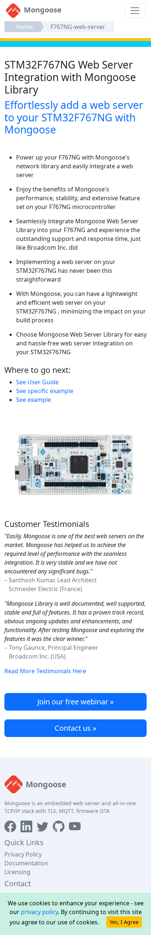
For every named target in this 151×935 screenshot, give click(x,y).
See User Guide (37, 382)
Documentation (26, 863)
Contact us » (75, 728)
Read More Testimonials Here (45, 671)
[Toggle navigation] (135, 10)
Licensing (17, 872)
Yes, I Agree (124, 921)
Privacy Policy (23, 854)
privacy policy (39, 912)
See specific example (44, 391)
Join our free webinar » (75, 702)
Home (24, 27)
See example (33, 400)
